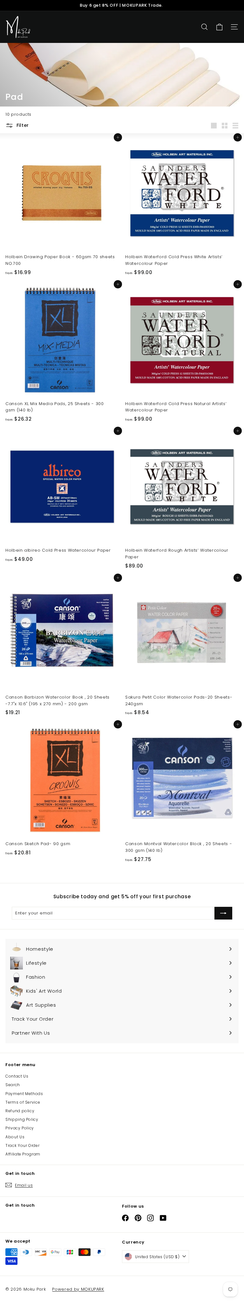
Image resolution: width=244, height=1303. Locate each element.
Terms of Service (22, 1102)
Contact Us (17, 1076)
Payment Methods (24, 1093)
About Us (14, 1137)
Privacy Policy (19, 1128)
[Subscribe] (223, 913)
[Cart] (219, 27)
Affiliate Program (22, 1154)
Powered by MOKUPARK (78, 1289)
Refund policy (19, 1110)
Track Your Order (22, 1145)
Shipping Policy (21, 1119)
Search (12, 1084)
